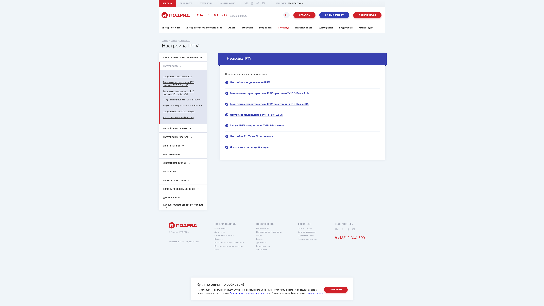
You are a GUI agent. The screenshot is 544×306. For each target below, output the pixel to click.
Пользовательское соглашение (228, 246)
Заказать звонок (238, 15)
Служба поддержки (307, 232)
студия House (192, 242)
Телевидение (206, 3)
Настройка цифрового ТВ (176, 137)
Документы (219, 232)
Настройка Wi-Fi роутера (175, 128)
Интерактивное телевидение (204, 28)
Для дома (167, 3)
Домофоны (326, 28)
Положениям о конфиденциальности (249, 293)
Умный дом (366, 28)
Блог (216, 250)
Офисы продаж (305, 229)
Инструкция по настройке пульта (178, 117)
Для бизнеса (186, 3)
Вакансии (218, 239)
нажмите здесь (315, 293)
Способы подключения (175, 163)
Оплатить (304, 15)
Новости (247, 28)
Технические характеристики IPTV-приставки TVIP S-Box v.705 (269, 104)
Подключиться (367, 15)
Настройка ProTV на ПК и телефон (179, 111)
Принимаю (336, 290)
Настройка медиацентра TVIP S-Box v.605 (182, 100)
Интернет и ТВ (171, 28)
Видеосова (346, 28)
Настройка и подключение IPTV (177, 77)
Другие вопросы (171, 197)
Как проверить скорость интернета (180, 57)
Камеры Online (227, 3)
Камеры (259, 239)
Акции (232, 28)
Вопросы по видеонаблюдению (179, 189)
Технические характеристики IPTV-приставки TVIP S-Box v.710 (269, 93)
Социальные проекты (224, 236)
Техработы (265, 28)
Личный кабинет (334, 15)
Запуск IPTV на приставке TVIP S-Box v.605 (182, 106)
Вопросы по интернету (174, 180)
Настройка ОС (170, 172)
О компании (220, 229)
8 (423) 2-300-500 (212, 15)
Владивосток (294, 3)
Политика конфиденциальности (229, 243)
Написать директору (307, 239)
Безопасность (304, 28)
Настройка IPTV (170, 66)
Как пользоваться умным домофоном (183, 205)
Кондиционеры (263, 246)
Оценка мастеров (306, 236)
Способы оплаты (171, 154)
